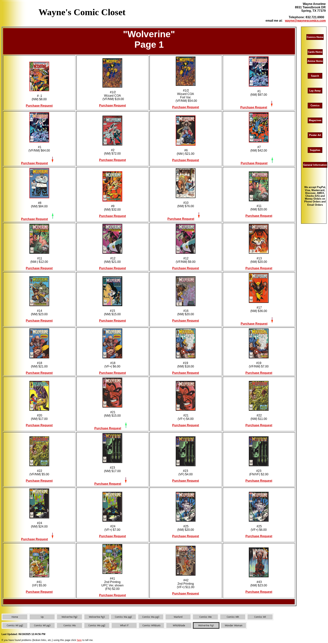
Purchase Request (39, 105)
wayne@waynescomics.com (305, 20)
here (79, 640)
